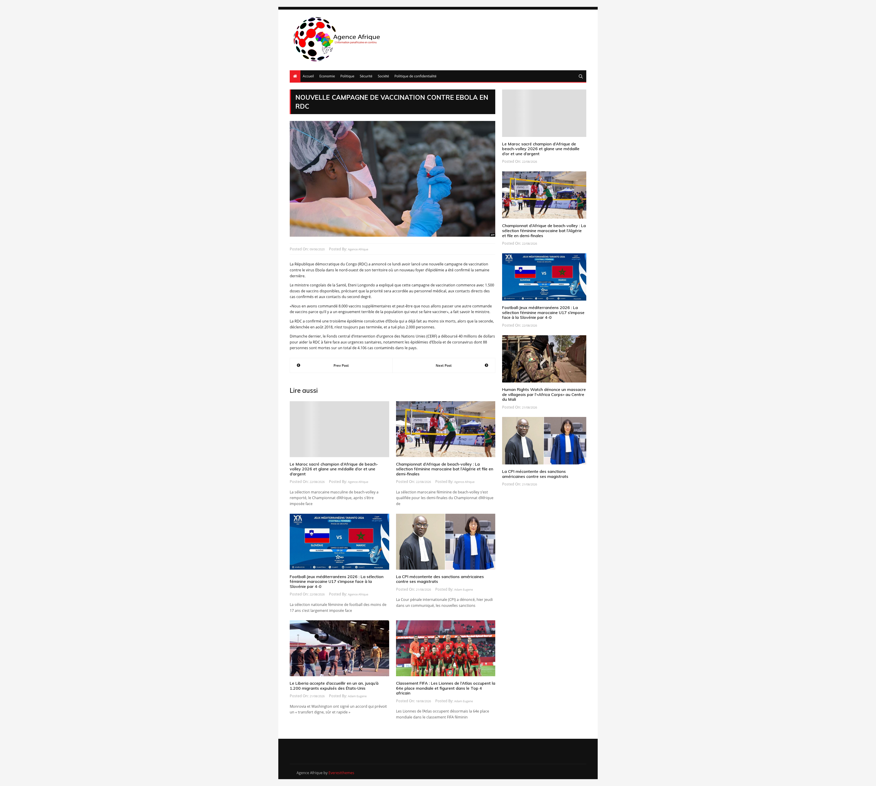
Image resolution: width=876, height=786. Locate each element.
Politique (347, 76)
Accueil (308, 76)
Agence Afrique (358, 249)
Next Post (444, 365)
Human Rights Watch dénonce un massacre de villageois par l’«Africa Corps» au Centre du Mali (544, 394)
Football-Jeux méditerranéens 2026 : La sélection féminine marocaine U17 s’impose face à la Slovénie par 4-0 (336, 581)
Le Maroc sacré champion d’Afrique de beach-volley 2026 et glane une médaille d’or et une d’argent (334, 469)
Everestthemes (341, 772)
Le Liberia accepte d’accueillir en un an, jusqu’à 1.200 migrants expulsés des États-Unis (334, 686)
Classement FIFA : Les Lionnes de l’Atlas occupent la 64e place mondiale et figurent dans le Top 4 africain (445, 688)
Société (383, 76)
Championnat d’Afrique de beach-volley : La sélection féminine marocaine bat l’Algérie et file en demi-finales (444, 469)
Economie (327, 76)
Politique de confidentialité (415, 76)
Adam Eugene (463, 589)
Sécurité (366, 76)
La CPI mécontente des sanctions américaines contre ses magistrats (440, 579)
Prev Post (341, 365)
